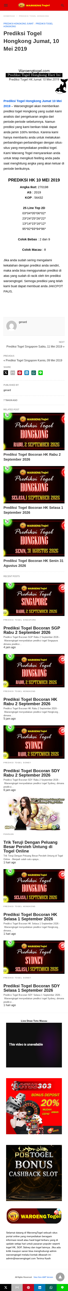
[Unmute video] (34, 1045)
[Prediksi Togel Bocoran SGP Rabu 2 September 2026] (34, 599)
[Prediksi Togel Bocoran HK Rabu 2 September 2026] (34, 431)
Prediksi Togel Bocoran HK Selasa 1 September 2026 (30, 916)
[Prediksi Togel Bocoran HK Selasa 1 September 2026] (34, 484)
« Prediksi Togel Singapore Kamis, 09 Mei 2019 (32, 360)
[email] (17, 1287)
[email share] (12, 372)
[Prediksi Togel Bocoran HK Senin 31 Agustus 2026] (34, 538)
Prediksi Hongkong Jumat (18, 23)
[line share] (40, 372)
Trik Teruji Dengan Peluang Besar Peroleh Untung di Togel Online (30, 846)
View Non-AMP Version (43, 1277)
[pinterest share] (19, 372)
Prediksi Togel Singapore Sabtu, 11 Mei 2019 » (35, 346)
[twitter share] (5, 372)
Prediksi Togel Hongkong (34, 16)
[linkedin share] (26, 372)
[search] (63, 5)
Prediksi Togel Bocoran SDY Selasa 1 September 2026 (31, 988)
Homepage (9, 16)
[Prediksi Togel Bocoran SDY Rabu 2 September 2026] (34, 742)
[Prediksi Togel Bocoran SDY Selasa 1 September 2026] (34, 957)
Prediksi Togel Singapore (19, 620)
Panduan (8, 834)
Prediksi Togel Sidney (17, 763)
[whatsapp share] (33, 372)
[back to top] (60, 1277)
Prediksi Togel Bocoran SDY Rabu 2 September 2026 (31, 772)
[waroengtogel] (33, 5)
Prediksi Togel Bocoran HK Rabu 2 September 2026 (30, 701)
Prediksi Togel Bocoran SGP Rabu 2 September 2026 (31, 630)
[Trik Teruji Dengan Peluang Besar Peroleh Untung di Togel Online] (34, 813)
